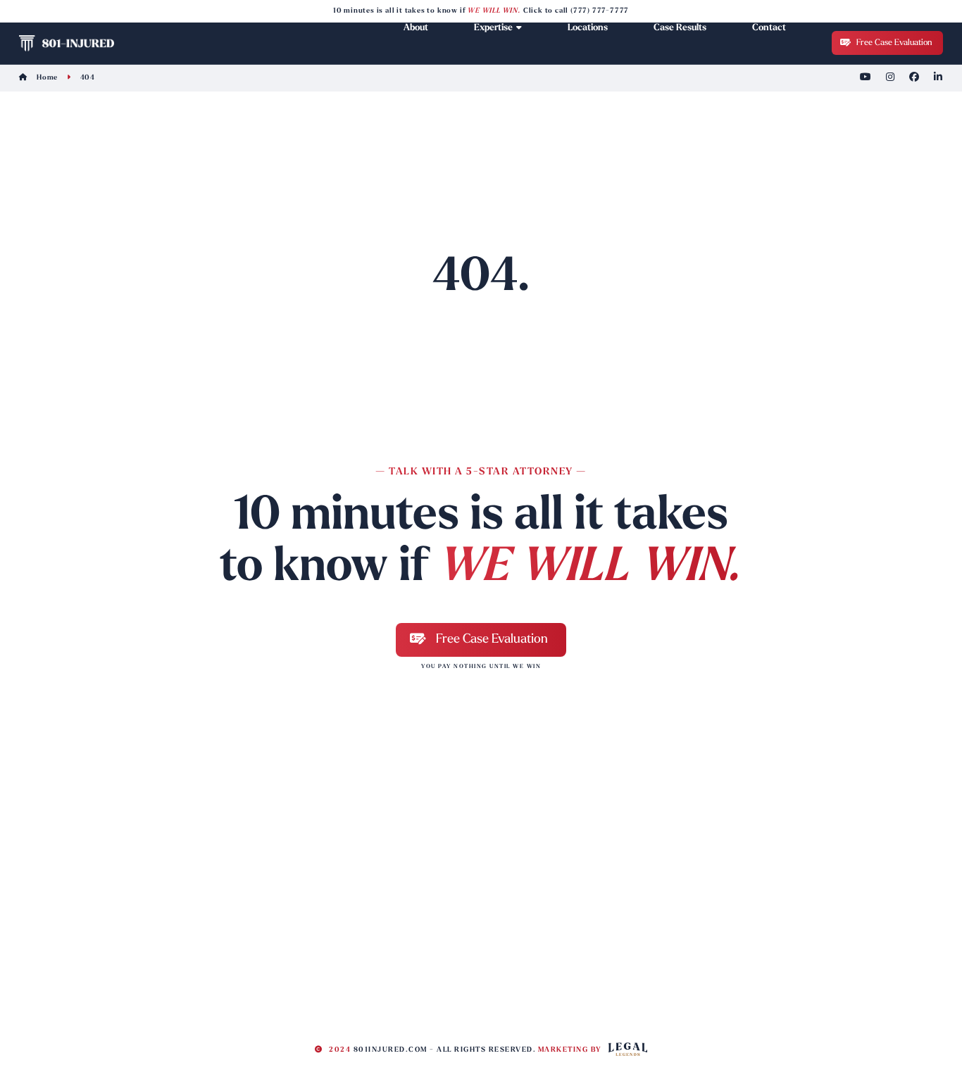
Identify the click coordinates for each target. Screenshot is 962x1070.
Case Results (680, 27)
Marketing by (571, 1050)
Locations (588, 27)
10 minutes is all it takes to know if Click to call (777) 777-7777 (481, 11)
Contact (769, 27)
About (416, 27)
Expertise (493, 27)
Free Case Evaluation (893, 43)
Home (46, 78)
